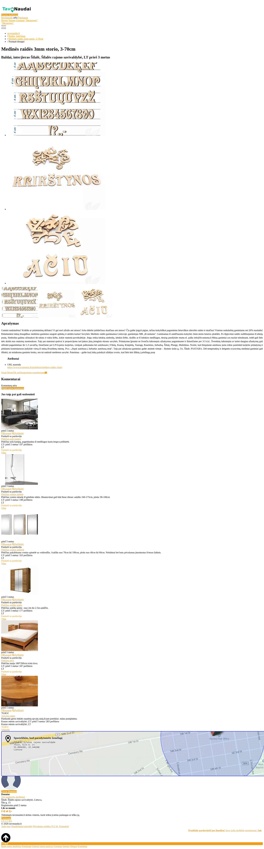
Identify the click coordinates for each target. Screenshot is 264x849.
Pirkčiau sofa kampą (11, 439)
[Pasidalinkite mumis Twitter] (7, 811)
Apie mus (6, 826)
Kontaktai (64, 826)
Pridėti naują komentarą (12, 388)
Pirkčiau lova (7, 660)
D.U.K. (55, 826)
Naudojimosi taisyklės (21, 826)
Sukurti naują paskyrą (42, 846)
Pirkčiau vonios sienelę (12, 494)
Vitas (3, 452)
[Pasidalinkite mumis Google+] (10, 811)
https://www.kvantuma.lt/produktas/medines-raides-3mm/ (34, 367)
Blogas (4, 20)
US (2, 821)
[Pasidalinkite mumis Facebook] (2, 811)
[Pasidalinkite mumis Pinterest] (4, 811)
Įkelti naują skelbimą (11, 846)
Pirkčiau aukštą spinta (11, 605)
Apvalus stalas (8, 716)
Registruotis (7, 17)
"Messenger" (31, 20)
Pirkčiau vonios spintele (12, 549)
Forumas (20, 20)
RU (10, 821)
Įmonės (12, 20)
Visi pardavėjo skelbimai (13, 797)
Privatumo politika (42, 826)
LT (6, 821)
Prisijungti (23, 17)
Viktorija (5, 729)
